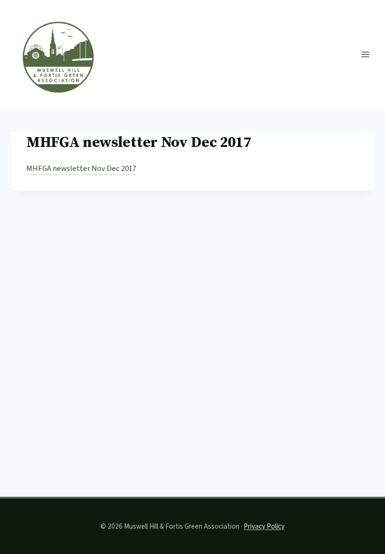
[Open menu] (365, 54)
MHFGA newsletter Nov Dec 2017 (81, 168)
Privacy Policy (264, 526)
